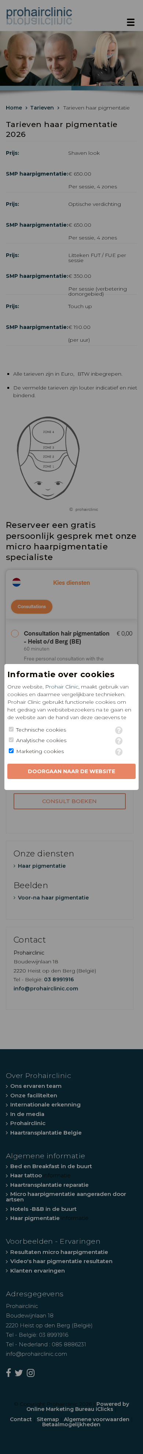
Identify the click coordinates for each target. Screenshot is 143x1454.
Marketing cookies (40, 751)
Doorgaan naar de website (71, 771)
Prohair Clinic (61, 686)
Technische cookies (41, 729)
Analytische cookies (41, 740)
